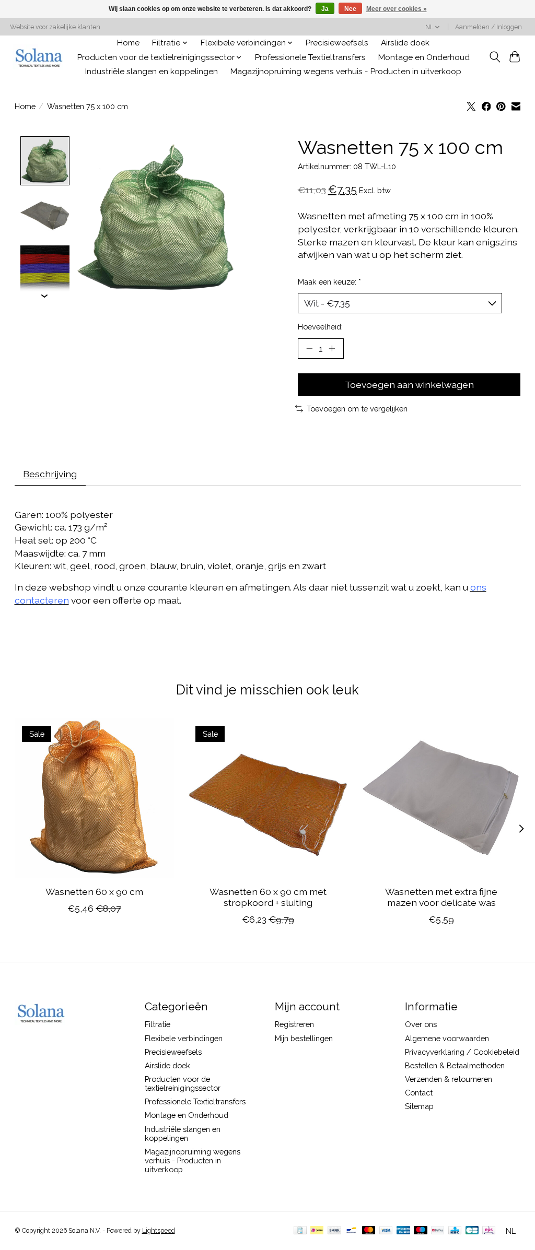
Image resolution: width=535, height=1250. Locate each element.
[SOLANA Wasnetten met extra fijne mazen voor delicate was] (441, 798)
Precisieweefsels (337, 43)
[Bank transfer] (334, 1231)
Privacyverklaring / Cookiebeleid (462, 1051)
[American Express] (403, 1231)
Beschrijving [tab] (50, 473)
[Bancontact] (351, 1231)
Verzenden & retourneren (448, 1079)
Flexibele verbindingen (184, 1038)
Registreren (294, 1024)
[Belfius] (437, 1231)
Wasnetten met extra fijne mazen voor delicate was (441, 897)
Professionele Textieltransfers (310, 57)
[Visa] (386, 1231)
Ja (325, 9)
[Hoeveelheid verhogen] (331, 348)
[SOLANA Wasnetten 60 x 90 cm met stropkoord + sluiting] (267, 798)
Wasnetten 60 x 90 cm (94, 891)
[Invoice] (300, 1231)
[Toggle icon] (494, 57)
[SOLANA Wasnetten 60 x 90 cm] (94, 798)
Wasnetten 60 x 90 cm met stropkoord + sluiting (267, 897)
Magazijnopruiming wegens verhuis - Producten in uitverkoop (345, 71)
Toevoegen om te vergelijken (357, 408)
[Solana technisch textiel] (39, 57)
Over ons (421, 1024)
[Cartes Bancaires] (472, 1231)
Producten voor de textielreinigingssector (182, 1083)
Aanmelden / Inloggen (488, 27)
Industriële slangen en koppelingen (151, 71)
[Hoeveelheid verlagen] (309, 348)
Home (128, 43)
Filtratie (157, 1024)
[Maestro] (420, 1231)
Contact (419, 1092)
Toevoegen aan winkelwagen (409, 384)
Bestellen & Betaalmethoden (455, 1065)
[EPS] (488, 1231)
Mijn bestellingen (304, 1038)
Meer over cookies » (396, 9)
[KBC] (454, 1231)
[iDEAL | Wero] (316, 1231)
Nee (350, 9)
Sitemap (419, 1106)
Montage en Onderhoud (424, 57)
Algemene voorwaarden (447, 1038)
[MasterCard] (369, 1231)
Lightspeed (158, 1230)
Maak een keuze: (329, 281)
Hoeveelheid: (320, 326)
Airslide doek (405, 43)
